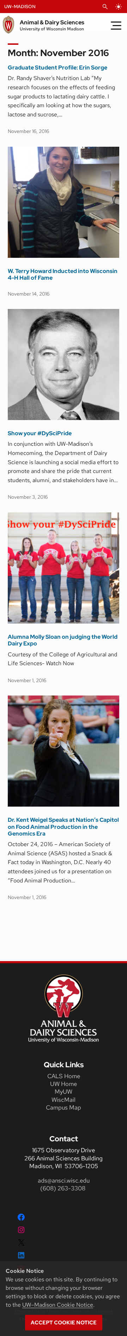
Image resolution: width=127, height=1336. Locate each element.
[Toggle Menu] (116, 25)
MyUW (63, 1091)
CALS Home (63, 1076)
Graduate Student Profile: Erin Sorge (57, 67)
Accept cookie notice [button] (64, 1322)
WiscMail (63, 1100)
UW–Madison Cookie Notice (57, 1304)
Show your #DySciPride (40, 433)
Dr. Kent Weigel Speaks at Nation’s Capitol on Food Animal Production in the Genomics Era (63, 826)
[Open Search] (105, 6)
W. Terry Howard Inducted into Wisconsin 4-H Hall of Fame (62, 274)
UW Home (63, 1084)
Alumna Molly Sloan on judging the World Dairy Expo (62, 640)
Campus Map (63, 1107)
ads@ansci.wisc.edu (64, 1180)
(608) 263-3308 (63, 1188)
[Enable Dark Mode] (118, 6)
